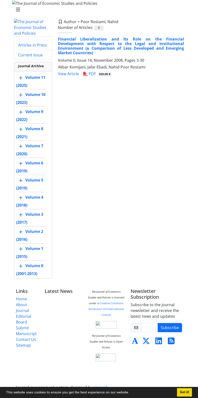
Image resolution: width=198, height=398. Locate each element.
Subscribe (170, 327)
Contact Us (26, 339)
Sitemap (23, 345)
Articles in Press (32, 45)
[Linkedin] (158, 342)
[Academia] (135, 342)
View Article (68, 73)
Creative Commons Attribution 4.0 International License (106, 309)
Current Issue (30, 55)
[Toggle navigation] (97, 9)
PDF (99, 73)
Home (21, 299)
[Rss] (171, 342)
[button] (131, 393)
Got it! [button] (184, 392)
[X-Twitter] (146, 342)
